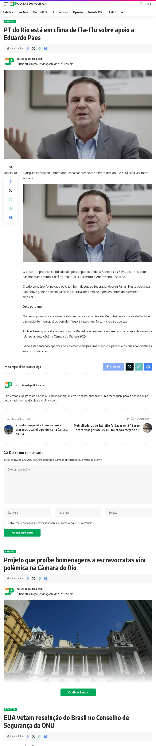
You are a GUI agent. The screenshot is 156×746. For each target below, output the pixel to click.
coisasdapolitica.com (30, 58)
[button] (39, 49)
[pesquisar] (141, 4)
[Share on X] (33, 49)
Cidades (10, 21)
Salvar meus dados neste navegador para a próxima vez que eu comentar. (50, 522)
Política (10, 709)
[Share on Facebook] (27, 49)
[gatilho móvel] (7, 4)
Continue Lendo (78, 692)
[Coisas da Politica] (28, 4)
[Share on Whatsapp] (10, 199)
